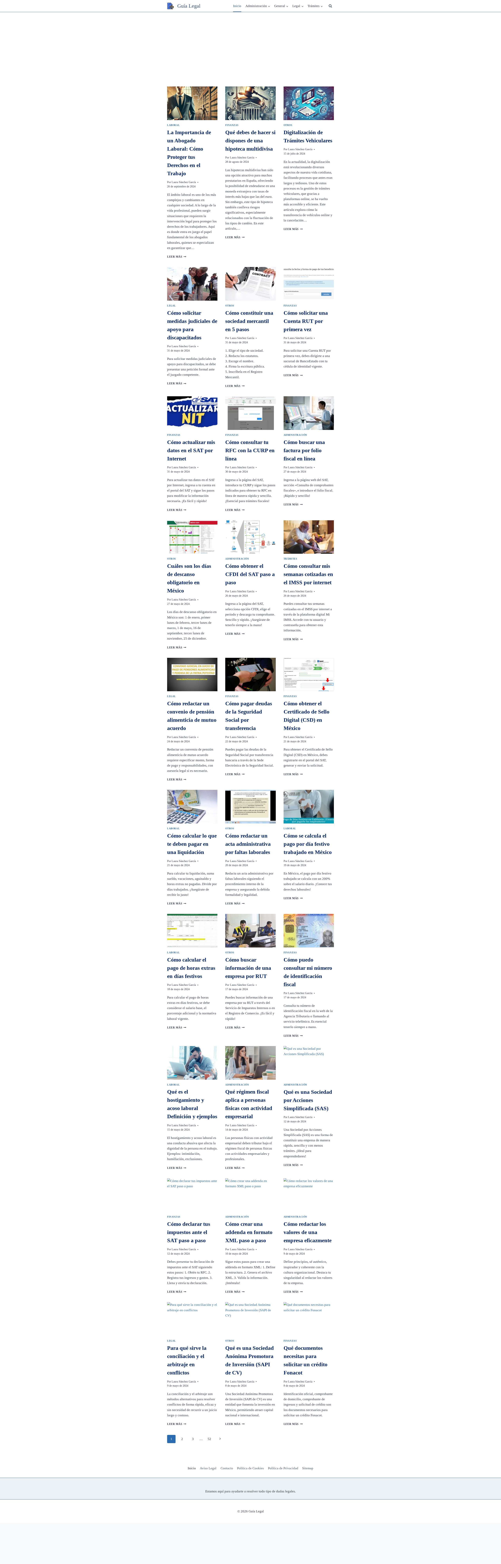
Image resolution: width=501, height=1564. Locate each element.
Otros (288, 125)
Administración (295, 435)
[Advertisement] (250, 41)
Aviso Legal (208, 1468)
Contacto (227, 1468)
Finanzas (232, 125)
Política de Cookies (250, 1468)
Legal (171, 305)
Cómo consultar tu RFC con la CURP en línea (250, 450)
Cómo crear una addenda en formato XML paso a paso (248, 1232)
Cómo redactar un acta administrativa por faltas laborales (248, 844)
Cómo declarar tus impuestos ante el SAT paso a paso (188, 1232)
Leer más (176, 256)
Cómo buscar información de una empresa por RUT (248, 968)
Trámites (290, 558)
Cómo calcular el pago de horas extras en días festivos (191, 968)
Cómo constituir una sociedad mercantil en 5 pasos (249, 321)
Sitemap (307, 1468)
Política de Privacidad (283, 1468)
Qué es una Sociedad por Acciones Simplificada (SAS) (308, 1100)
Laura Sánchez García (184, 182)
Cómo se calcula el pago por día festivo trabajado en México (308, 844)
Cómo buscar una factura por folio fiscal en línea (304, 450)
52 (209, 1439)
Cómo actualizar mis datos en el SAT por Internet (191, 450)
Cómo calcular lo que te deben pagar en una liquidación (192, 844)
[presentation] (192, 103)
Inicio (237, 6)
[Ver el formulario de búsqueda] (330, 6)
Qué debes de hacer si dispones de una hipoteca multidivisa (250, 140)
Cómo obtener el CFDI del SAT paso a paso (250, 574)
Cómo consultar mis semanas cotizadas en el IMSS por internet (308, 574)
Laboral (173, 125)
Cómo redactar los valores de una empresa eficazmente (308, 1232)
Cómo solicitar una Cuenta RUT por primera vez (306, 321)
